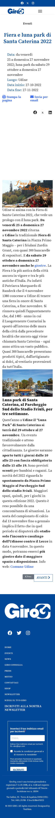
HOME (8, 647)
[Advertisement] (27, 149)
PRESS (8, 671)
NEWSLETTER (12, 694)
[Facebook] (22, 3)
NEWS (8, 659)
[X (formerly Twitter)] (42, 112)
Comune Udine (22, 567)
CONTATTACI (11, 682)
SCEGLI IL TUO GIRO (15, 700)
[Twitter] (28, 3)
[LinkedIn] (50, 112)
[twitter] (18, 629)
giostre (40, 266)
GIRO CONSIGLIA (13, 665)
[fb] (9, 629)
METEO (8, 676)
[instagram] (27, 629)
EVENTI (9, 653)
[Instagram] (33, 3)
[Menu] (40, 11)
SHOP (8, 688)
